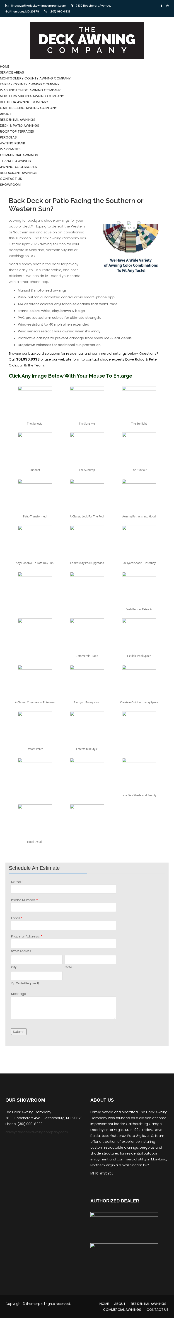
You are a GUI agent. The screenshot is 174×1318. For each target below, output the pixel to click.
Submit (19, 1031)
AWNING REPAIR (12, 143)
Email (15, 918)
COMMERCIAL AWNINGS (19, 155)
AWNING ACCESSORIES (18, 166)
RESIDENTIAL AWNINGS (17, 119)
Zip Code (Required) (25, 983)
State (68, 967)
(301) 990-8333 (59, 11)
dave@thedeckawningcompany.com (36, 1132)
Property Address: (25, 936)
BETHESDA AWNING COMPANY (24, 101)
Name (16, 882)
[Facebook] (161, 6)
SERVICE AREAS (12, 72)
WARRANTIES (10, 149)
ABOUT (5, 113)
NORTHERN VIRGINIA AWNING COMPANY (32, 96)
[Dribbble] (167, 6)
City (14, 967)
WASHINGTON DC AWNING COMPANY (30, 90)
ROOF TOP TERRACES (17, 131)
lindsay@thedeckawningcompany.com (38, 5)
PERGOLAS (8, 137)
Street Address (21, 951)
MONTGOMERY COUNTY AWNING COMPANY (35, 78)
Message (18, 994)
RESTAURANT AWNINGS (18, 172)
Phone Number (23, 900)
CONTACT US (11, 178)
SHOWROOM (10, 184)
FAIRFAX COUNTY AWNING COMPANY (30, 84)
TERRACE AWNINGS (15, 160)
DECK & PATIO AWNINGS (19, 125)
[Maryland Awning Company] (87, 40)
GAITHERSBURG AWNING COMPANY (28, 107)
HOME (4, 66)
